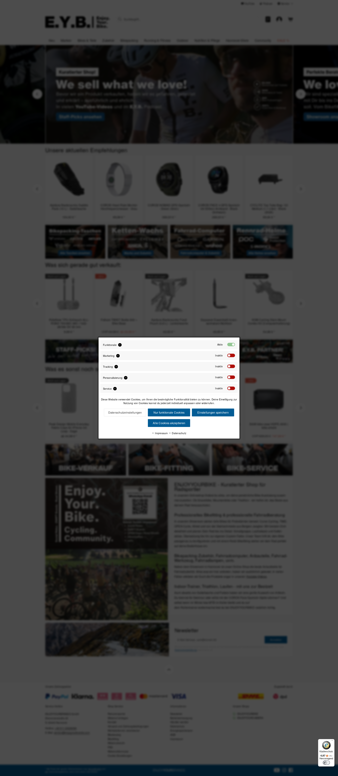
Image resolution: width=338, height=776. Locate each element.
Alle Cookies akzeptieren (169, 423)
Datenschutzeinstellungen (125, 412)
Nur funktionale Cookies (169, 412)
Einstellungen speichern (213, 412)
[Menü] (332, 741)
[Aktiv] (231, 344)
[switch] (326, 763)
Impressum (161, 433)
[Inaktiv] (231, 355)
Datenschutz (178, 433)
